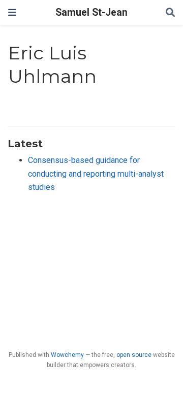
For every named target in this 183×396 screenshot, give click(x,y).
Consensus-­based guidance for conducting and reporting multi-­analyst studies (96, 173)
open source (133, 354)
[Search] (170, 13)
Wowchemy (67, 354)
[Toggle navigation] (12, 12)
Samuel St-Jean (91, 12)
